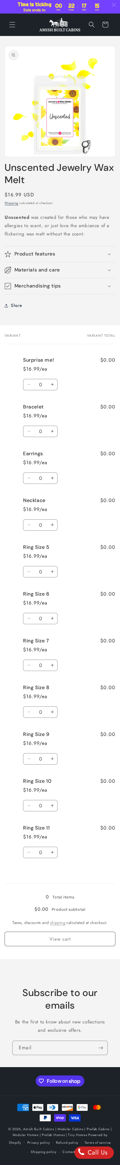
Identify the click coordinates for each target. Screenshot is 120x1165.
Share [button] (16, 305)
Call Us (97, 1152)
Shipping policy (44, 1151)
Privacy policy (38, 1142)
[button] (12, 24)
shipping (57, 923)
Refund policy (67, 1142)
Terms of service (98, 1142)
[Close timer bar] (113, 4)
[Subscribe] (100, 1048)
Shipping (11, 203)
